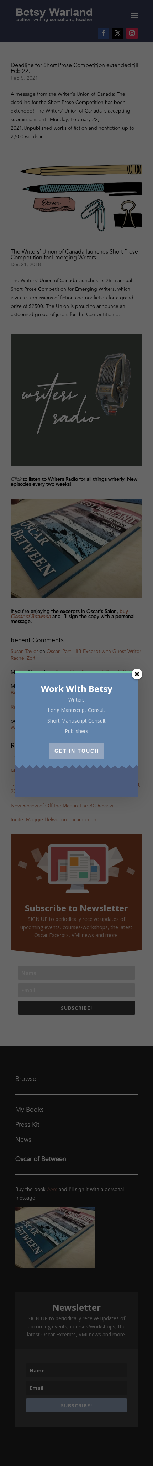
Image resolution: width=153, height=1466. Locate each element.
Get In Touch (76, 751)
